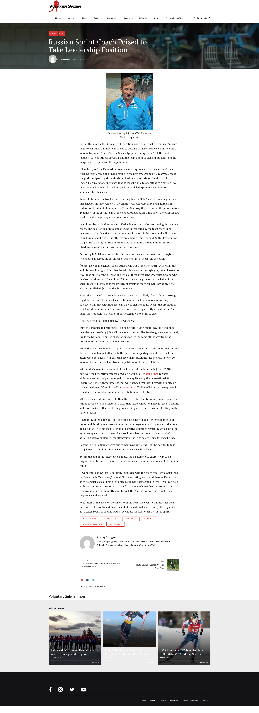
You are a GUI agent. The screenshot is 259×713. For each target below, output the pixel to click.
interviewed (130, 387)
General (53, 33)
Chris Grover (204, 662)
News (84, 18)
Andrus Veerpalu (110, 519)
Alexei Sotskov (89, 519)
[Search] (209, 18)
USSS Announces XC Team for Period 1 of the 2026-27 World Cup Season (184, 652)
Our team (162, 701)
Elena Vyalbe (131, 519)
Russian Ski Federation (92, 524)
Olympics (71, 18)
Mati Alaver (149, 519)
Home (58, 18)
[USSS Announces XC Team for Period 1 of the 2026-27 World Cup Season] (184, 638)
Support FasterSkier (174, 18)
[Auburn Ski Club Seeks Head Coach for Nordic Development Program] (74, 638)
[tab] (82, 580)
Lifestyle (143, 18)
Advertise (174, 701)
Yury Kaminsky (116, 524)
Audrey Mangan (63, 59)
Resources (111, 18)
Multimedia (128, 18)
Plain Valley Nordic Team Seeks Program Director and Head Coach (126, 652)
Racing (97, 18)
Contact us (206, 701)
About (156, 18)
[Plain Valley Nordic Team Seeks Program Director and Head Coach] (129, 629)
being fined (152, 373)
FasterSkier (95, 662)
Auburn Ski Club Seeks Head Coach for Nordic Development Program (74, 652)
